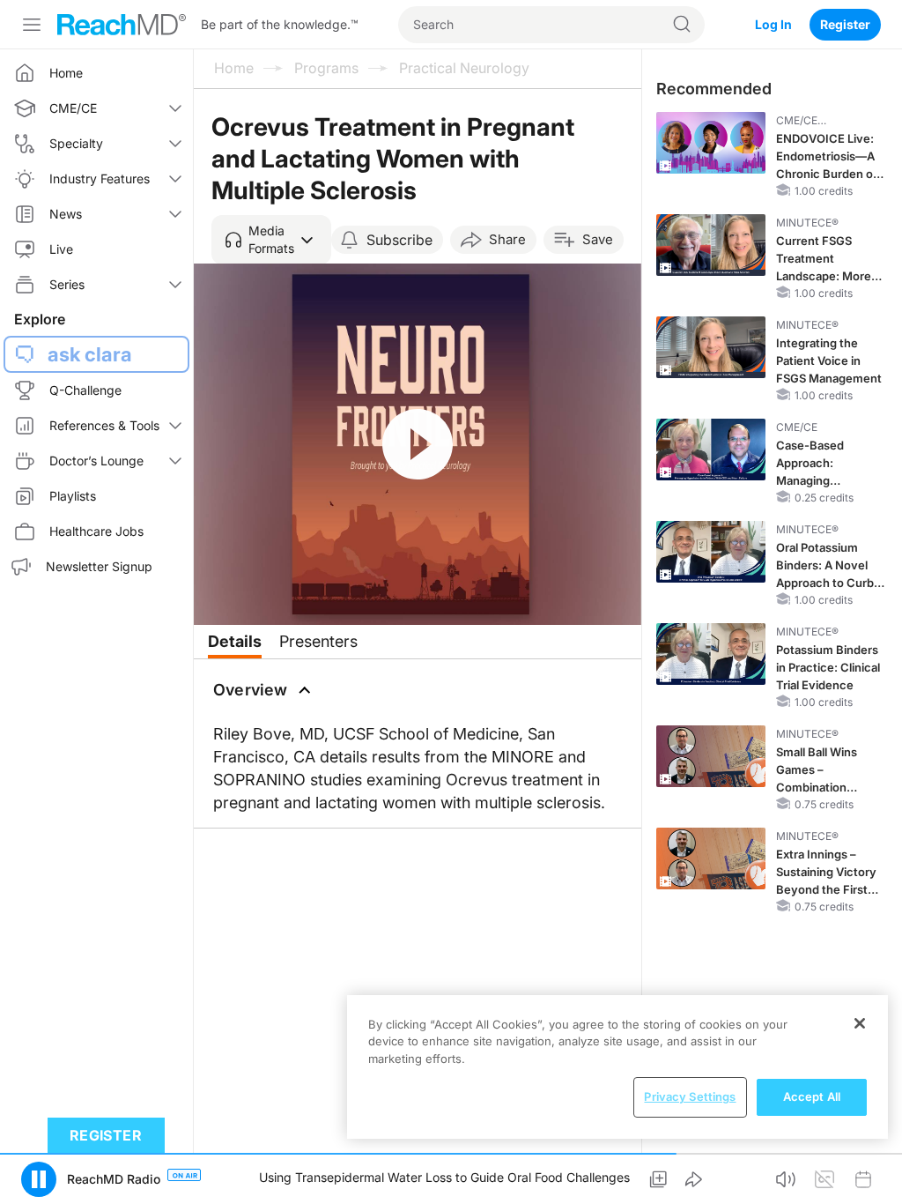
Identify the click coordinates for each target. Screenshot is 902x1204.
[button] (271, 239)
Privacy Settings (690, 1096)
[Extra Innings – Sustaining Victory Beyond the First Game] (710, 858)
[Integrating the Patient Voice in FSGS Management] (710, 347)
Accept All (811, 1096)
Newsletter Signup (99, 566)
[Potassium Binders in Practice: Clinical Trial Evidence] (710, 654)
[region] (617, 1067)
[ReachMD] (121, 24)
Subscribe (399, 240)
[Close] (859, 1023)
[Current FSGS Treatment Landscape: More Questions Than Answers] (710, 245)
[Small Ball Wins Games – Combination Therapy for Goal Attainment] (710, 756)
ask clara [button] (90, 354)
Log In (773, 24)
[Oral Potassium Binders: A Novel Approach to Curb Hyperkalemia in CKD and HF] (710, 552)
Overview (250, 689)
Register (845, 24)
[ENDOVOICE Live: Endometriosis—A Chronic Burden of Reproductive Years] (710, 143)
